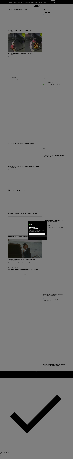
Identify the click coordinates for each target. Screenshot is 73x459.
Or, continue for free (37, 238)
